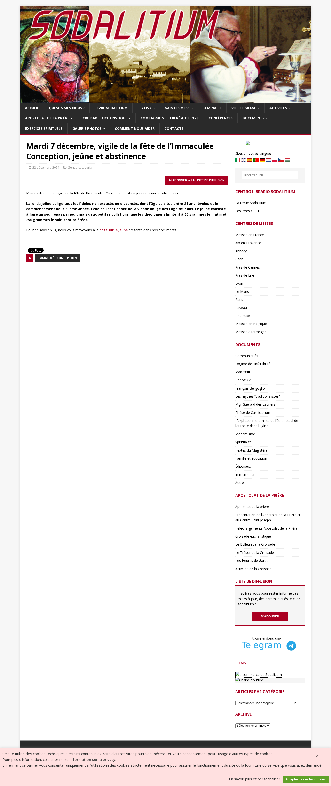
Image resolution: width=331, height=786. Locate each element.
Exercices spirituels (44, 128)
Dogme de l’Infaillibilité (252, 364)
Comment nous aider (135, 128)
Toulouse (242, 315)
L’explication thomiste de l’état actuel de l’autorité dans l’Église (266, 423)
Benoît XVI (243, 380)
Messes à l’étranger (250, 332)
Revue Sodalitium (111, 108)
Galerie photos (87, 128)
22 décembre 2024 (45, 167)
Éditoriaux (243, 466)
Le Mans (242, 291)
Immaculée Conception (58, 258)
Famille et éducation (251, 458)
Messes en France (249, 234)
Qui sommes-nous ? (67, 108)
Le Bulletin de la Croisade (255, 544)
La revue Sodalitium (250, 202)
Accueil (32, 108)
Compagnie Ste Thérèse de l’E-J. (170, 118)
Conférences (221, 118)
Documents (253, 118)
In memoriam (246, 474)
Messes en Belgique (251, 323)
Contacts (174, 128)
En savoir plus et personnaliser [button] (254, 779)
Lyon (239, 283)
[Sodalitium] (165, 100)
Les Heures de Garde (251, 560)
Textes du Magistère (251, 450)
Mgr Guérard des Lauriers (255, 404)
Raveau (241, 307)
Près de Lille (244, 275)
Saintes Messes (179, 108)
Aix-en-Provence (248, 242)
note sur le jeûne (113, 230)
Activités (278, 108)
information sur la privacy (92, 759)
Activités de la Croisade (253, 568)
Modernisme (245, 434)
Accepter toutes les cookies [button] (305, 779)
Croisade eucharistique (105, 118)
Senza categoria (80, 167)
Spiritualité (243, 442)
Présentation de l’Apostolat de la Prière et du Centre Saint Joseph (267, 517)
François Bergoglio (250, 388)
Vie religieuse (243, 108)
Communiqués (246, 356)
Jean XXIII (242, 372)
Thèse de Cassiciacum (252, 412)
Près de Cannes (247, 267)
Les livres (146, 108)
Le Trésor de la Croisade (254, 552)
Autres (240, 482)
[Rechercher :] (270, 175)
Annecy (241, 251)
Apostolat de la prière (47, 118)
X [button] (317, 755)
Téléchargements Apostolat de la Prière (266, 528)
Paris (239, 299)
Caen (239, 259)
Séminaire (212, 108)
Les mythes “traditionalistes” (257, 396)
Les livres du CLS (248, 210)
